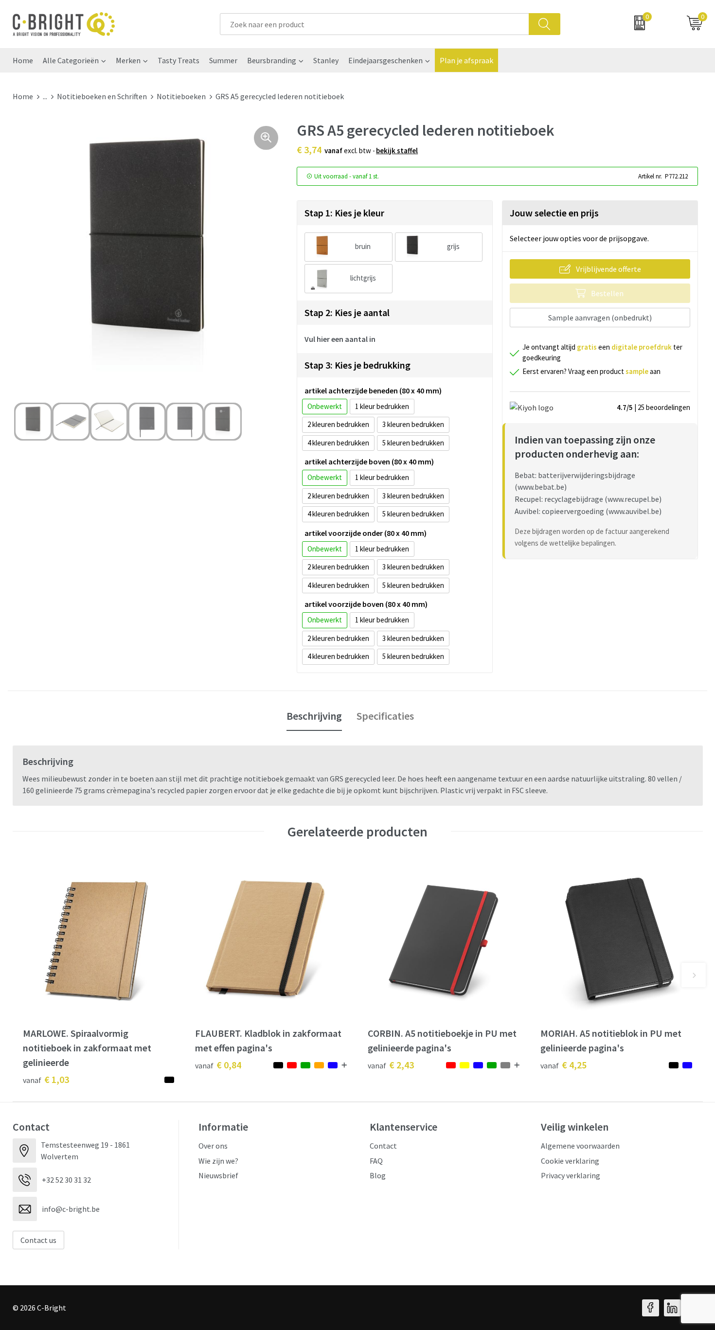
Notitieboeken (181, 96)
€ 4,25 (563, 1065)
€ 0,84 (218, 1065)
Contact (383, 1146)
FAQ (376, 1161)
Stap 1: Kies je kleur (344, 213)
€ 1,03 (46, 1079)
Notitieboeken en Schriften (102, 96)
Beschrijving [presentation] (314, 716)
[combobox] (374, 24)
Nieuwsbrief (218, 1175)
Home (23, 60)
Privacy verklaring (570, 1175)
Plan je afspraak (466, 60)
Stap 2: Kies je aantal (347, 312)
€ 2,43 (391, 1065)
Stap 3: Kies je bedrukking (357, 365)
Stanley (326, 60)
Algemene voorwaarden (580, 1146)
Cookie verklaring (570, 1161)
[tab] (314, 716)
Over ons (213, 1146)
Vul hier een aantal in (339, 339)
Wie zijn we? (218, 1161)
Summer (223, 60)
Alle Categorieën (71, 60)
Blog (378, 1175)
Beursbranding (271, 60)
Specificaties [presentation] (385, 716)
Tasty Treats (178, 60)
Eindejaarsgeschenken (385, 60)
